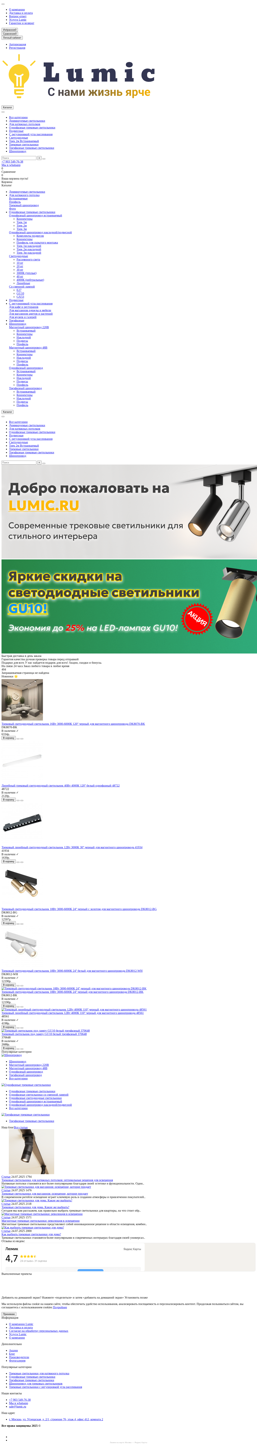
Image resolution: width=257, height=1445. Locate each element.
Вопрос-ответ (18, 16)
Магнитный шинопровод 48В (28, 347)
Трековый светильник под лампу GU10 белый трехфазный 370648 (44, 1034)
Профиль (15, 201)
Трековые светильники (24, 144)
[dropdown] (3, 4)
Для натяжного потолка (24, 195)
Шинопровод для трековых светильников (35, 1383)
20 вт (20, 266)
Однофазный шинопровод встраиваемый (35, 215)
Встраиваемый (26, 330)
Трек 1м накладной (29, 246)
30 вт (20, 269)
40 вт (20, 276)
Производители (19, 1357)
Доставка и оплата (21, 12)
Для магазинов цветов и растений (31, 313)
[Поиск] (43, 158)
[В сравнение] (21, 738)
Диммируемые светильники (27, 120)
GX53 (20, 296)
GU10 (20, 293)
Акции (13, 1350)
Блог (12, 1353)
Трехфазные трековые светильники (31, 147)
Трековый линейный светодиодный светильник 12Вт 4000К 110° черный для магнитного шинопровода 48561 (73, 1013)
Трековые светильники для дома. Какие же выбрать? (35, 1207)
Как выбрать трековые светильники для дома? (31, 1234)
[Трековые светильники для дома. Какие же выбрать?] (37, 1200)
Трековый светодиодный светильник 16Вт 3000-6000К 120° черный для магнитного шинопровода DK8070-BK (73, 723)
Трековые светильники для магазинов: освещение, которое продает (45, 1193)
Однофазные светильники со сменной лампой (38, 1094)
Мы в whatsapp (11, 165)
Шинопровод (17, 151)
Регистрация (17, 47)
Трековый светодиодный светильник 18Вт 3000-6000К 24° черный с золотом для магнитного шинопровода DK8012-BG (79, 909)
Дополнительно (12, 1344)
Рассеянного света (28, 259)
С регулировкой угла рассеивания (30, 134)
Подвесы (22, 340)
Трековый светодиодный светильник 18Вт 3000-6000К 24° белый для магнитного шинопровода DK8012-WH (72, 970)
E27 (19, 290)
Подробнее (60, 1307)
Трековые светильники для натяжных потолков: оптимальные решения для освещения (57, 1180)
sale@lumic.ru (17, 1406)
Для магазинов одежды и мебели (30, 310)
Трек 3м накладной (29, 252)
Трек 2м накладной (29, 249)
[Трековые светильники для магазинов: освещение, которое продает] (46, 1186)
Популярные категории (17, 1367)
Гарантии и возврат (21, 23)
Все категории (18, 117)
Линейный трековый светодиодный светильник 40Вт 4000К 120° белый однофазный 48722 (61, 785)
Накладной (24, 337)
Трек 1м (22, 222)
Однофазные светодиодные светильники (35, 1098)
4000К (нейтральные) (30, 279)
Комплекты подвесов (30, 235)
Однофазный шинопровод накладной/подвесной (40, 232)
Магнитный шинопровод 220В (29, 327)
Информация (10, 1317)
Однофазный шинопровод (26, 367)
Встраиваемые (18, 198)
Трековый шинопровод (24, 205)
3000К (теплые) (26, 273)
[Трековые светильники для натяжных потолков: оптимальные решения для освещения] (32, 1173)
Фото (12, 208)
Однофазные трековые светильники (32, 127)
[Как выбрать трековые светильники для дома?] (33, 1227)
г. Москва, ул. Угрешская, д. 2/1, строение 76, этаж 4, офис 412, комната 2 (56, 1419)
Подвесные (16, 131)
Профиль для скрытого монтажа (37, 242)
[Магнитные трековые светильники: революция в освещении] (42, 1214)
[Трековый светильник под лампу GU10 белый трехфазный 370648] (46, 1030)
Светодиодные (18, 137)
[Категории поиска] (3, 112)
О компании (17, 9)
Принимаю (9, 1314)
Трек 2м (22, 225)
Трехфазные (16, 320)
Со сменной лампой (22, 286)
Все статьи (21, 1127)
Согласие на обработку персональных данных (38, 1330)
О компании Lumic (21, 1324)
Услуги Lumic (18, 19)
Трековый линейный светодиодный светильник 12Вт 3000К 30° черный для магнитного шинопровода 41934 (72, 847)
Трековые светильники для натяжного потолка (39, 1373)
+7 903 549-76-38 (12, 161)
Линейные (23, 283)
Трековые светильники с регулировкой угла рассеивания (45, 1387)
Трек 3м (22, 229)
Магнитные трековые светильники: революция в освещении (41, 1220)
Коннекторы (25, 218)
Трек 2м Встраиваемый (24, 141)
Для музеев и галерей (22, 317)
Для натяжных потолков (24, 124)
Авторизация (17, 44)
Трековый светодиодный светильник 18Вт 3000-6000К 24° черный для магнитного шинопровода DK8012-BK (73, 991)
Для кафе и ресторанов (23, 307)
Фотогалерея (17, 1360)
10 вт (20, 262)
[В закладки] (18, 738)
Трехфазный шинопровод (25, 388)
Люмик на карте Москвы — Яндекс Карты (128, 1442)
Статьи (6, 1176)
